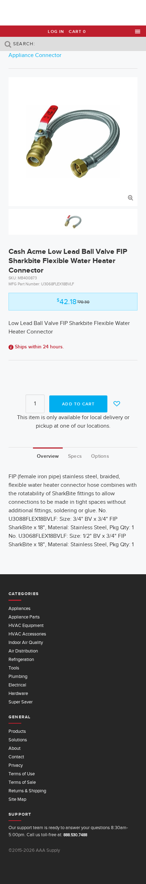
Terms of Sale (22, 782)
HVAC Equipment (26, 625)
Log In (56, 31)
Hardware (18, 693)
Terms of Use (22, 773)
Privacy (16, 765)
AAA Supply (73, 13)
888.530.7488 (75, 835)
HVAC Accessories (27, 634)
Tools (14, 668)
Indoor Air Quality (26, 642)
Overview (48, 456)
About (15, 748)
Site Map (17, 799)
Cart (77, 31)
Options (100, 456)
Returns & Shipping (27, 790)
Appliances (19, 608)
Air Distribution (23, 651)
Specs (75, 456)
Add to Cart (78, 403)
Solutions (18, 739)
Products (17, 731)
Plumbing (18, 676)
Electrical (17, 685)
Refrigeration (21, 659)
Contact (16, 756)
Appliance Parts (24, 617)
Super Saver (21, 702)
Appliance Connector (35, 55)
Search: (23, 43)
